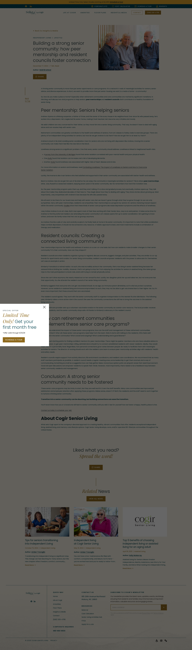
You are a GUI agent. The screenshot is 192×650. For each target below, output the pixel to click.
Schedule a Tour (13, 340)
